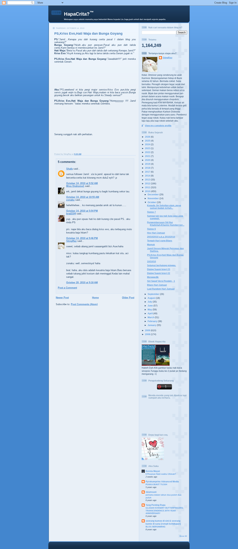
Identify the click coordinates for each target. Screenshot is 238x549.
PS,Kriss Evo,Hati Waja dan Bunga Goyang (88, 33)
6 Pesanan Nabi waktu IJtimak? (161, 474)
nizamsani (151, 492)
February (153, 321)
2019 (148, 164)
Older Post (128, 297)
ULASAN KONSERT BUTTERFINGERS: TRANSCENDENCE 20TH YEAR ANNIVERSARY (165, 510)
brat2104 (71, 213)
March (151, 317)
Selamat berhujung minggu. (161, 265)
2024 (148, 144)
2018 (148, 168)
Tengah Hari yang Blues (159, 240)
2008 (148, 334)
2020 (148, 160)
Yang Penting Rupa (155, 505)
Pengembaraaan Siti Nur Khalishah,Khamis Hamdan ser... (165, 223)
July (150, 301)
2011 (148, 187)
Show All (183, 536)
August (152, 298)
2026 (148, 137)
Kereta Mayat (153, 471)
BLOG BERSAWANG (155, 527)
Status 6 (151, 229)
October (152, 202)
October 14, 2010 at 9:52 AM (82, 183)
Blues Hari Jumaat (157, 285)
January (152, 325)
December (153, 194)
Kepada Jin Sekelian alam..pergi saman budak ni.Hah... (164, 206)
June (150, 305)
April (150, 313)
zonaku (70, 199)
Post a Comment (67, 287)
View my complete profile (158, 125)
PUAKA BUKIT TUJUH (156, 484)
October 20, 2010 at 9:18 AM (82, 282)
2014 (148, 175)
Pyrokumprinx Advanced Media (162, 481)
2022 (148, 152)
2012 (148, 183)
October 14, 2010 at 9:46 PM (82, 238)
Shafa (69, 168)
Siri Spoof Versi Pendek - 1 (161, 281)
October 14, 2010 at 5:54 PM (82, 210)
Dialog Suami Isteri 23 (158, 269)
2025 (148, 140)
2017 (148, 172)
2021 (148, 156)
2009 (148, 330)
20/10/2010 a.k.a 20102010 (161, 236)
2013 (148, 179)
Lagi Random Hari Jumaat (161, 289)
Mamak (151, 244)
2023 (148, 148)
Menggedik (153, 277)
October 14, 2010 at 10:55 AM (82, 197)
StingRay (71, 241)
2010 (148, 191)
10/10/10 (151, 261)
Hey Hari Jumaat (156, 233)
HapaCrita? (79, 14)
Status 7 (151, 212)
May (150, 309)
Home (95, 297)
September (154, 294)
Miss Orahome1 (75, 186)
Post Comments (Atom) (84, 304)
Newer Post (62, 297)
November (153, 198)
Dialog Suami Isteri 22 (158, 273)
